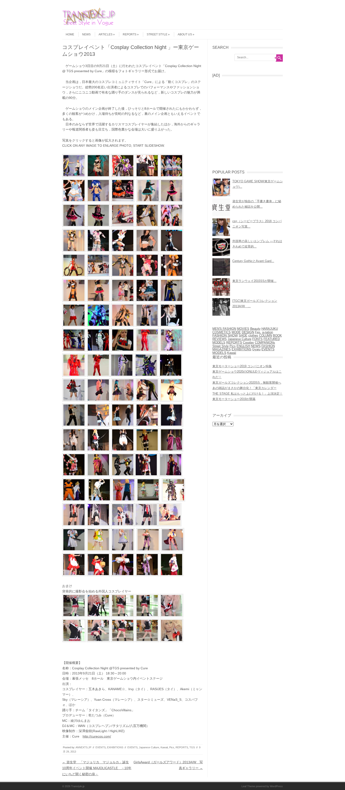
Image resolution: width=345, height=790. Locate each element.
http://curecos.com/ (97, 736)
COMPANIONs (265, 342)
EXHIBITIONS (115, 747)
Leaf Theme (248, 786)
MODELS (219, 353)
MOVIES (243, 328)
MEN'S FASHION (224, 328)
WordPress (276, 786)
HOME (70, 34)
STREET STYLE (157, 34)
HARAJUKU (269, 328)
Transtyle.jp (77, 786)
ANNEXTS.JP (83, 747)
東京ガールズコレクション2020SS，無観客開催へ (246, 382)
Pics (171, 747)
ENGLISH (243, 346)
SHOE (243, 335)
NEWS (86, 34)
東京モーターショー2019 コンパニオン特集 (242, 366)
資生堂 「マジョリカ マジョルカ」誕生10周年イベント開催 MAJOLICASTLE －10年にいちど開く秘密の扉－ (96, 768)
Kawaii (164, 747)
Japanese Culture (149, 747)
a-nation (267, 332)
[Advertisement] (247, 122)
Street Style (220, 346)
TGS (192, 747)
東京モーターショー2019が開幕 (234, 399)
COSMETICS (221, 332)
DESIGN (248, 332)
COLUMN (265, 335)
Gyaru (256, 349)
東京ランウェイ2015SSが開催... (254, 281)
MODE (236, 332)
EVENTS (101, 747)
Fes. (258, 332)
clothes (253, 335)
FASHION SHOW (225, 335)
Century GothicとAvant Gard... (253, 261)
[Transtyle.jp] (91, 25)
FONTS (257, 339)
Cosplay (248, 342)
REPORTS (129, 34)
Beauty (255, 328)
